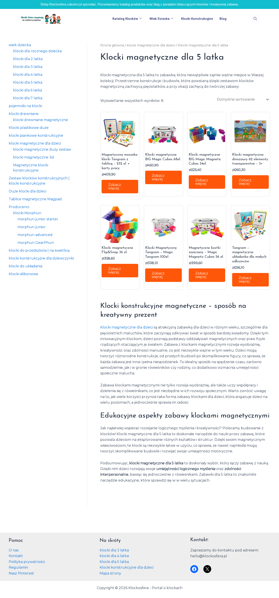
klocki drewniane (24, 114)
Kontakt (16, 556)
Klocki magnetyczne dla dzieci (126, 327)
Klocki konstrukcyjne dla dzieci (126, 567)
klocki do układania (25, 266)
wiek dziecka (160, 19)
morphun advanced (35, 235)
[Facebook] (194, 569)
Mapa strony (110, 573)
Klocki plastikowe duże (29, 128)
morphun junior (31, 227)
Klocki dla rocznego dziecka (37, 51)
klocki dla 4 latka (27, 74)
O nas (14, 550)
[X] (207, 569)
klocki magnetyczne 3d (33, 157)
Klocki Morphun (27, 213)
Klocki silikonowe (23, 274)
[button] (255, 18)
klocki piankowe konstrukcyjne (36, 135)
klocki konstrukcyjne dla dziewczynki (41, 258)
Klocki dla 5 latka (27, 82)
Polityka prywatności (27, 562)
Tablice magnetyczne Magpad (35, 199)
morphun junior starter (37, 219)
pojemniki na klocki (25, 106)
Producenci (19, 207)
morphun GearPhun (35, 243)
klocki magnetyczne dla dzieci (35, 143)
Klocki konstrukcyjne (197, 19)
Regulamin (18, 567)
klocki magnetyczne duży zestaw (42, 149)
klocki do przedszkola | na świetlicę (39, 250)
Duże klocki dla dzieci (27, 191)
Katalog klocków (125, 19)
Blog (222, 19)
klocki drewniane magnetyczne (40, 120)
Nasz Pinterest (21, 573)
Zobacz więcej (114, 186)
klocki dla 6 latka (27, 90)
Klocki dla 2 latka (28, 59)
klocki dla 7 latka (27, 98)
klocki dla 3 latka (27, 67)
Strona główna (112, 45)
